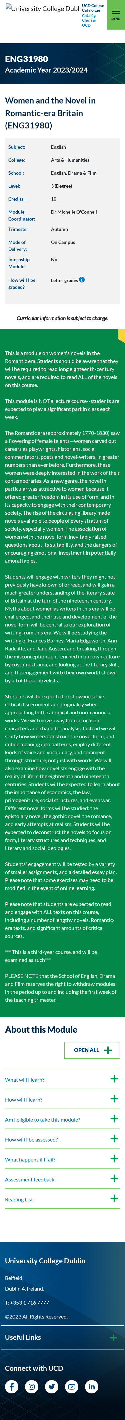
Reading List (19, 1199)
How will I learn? (23, 1099)
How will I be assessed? (31, 1139)
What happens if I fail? (30, 1159)
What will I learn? (24, 1079)
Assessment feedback (29, 1179)
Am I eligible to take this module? (42, 1119)
